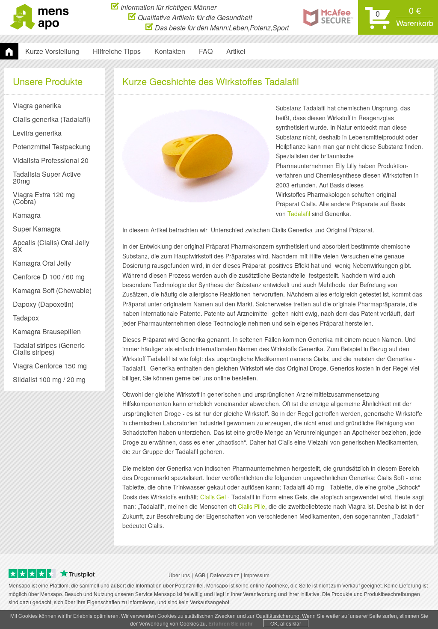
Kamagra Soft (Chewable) (52, 290)
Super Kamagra (37, 229)
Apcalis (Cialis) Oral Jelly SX (51, 245)
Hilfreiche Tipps (117, 51)
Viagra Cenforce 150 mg (50, 366)
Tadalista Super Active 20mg (47, 177)
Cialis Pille (251, 506)
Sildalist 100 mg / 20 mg (49, 379)
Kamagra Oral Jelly (42, 263)
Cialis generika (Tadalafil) (51, 119)
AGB (200, 575)
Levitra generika (37, 133)
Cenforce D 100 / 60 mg (49, 277)
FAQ (206, 51)
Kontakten (169, 51)
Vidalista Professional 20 (51, 160)
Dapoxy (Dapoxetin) (43, 304)
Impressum (256, 575)
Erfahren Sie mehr (230, 623)
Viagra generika (37, 105)
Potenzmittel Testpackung (52, 146)
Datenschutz (224, 575)
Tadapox (26, 318)
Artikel (236, 51)
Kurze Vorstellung (52, 51)
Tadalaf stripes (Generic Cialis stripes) (49, 348)
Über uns (179, 575)
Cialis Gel (213, 497)
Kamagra (27, 215)
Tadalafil (298, 213)
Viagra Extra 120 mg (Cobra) (44, 198)
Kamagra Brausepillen (47, 331)
